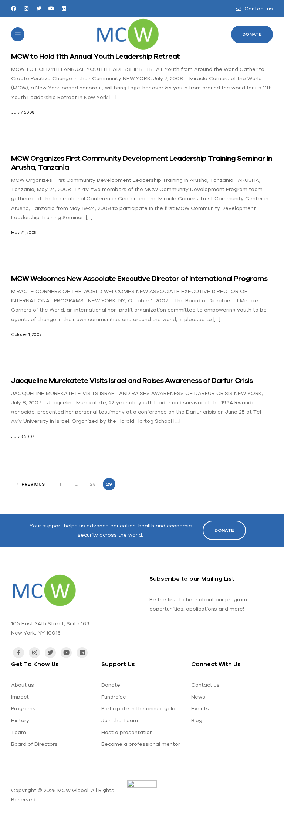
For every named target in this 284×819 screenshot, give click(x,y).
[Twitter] (38, 8)
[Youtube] (51, 8)
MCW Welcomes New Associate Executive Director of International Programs (139, 278)
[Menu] (17, 34)
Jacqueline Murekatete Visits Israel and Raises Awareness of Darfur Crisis (132, 380)
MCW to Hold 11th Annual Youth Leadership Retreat (95, 56)
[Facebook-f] (18, 652)
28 (93, 484)
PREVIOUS (33, 484)
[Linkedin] (64, 8)
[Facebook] (13, 8)
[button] (252, 34)
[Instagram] (26, 8)
